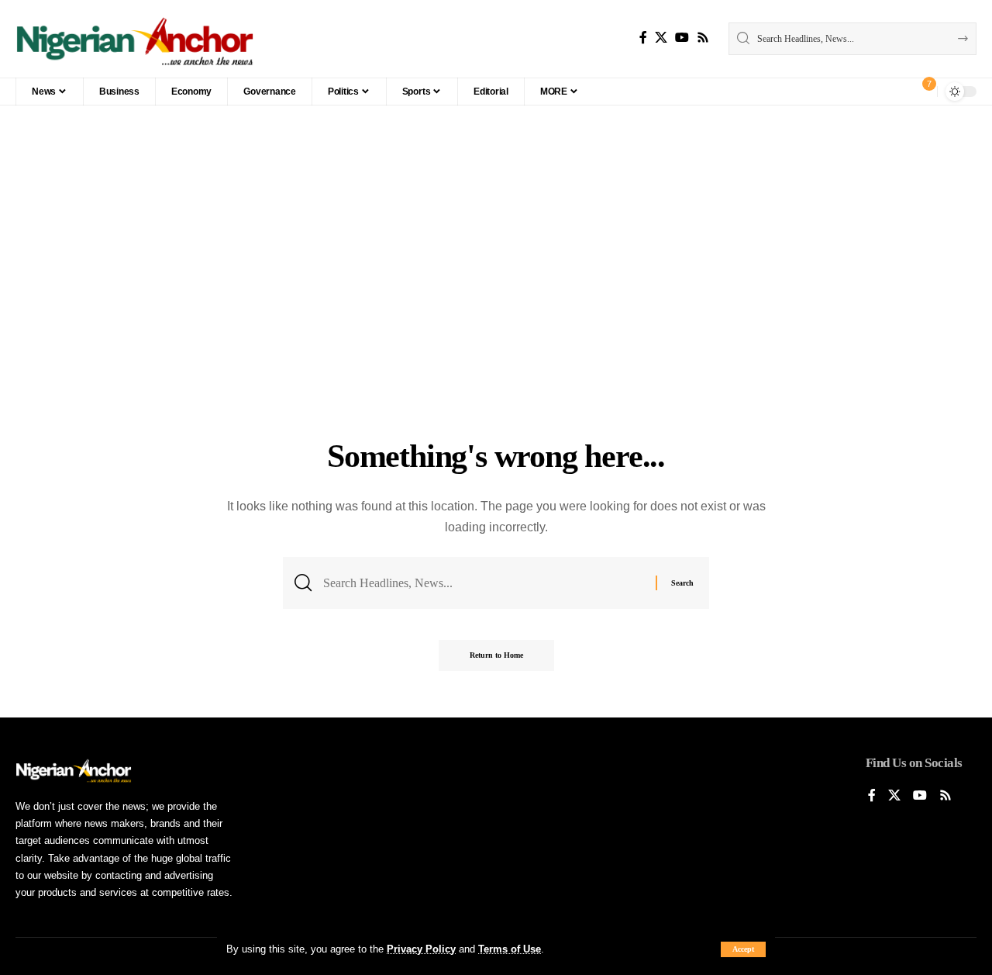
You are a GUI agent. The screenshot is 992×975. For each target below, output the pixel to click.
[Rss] (703, 37)
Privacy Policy (421, 949)
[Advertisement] (496, 312)
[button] (743, 949)
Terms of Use (509, 949)
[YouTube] (682, 37)
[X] (661, 37)
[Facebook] (643, 37)
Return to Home (496, 655)
